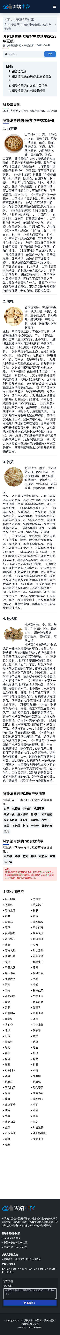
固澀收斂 (10, 979)
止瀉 (7, 1127)
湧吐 (7, 985)
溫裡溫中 (10, 939)
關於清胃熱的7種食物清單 (29, 90)
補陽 (35, 916)
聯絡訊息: (7, 1286)
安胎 (7, 1007)
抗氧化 (37, 1082)
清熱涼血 (38, 905)
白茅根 (12, 129)
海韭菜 (24, 820)
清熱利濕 (38, 1099)
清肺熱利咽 (39, 1133)
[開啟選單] (54, 6)
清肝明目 (10, 1013)
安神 (7, 962)
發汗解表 (10, 899)
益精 (35, 1019)
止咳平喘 (10, 1105)
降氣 (7, 1116)
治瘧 (7, 1110)
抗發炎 (9, 1082)
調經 (35, 1116)
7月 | (36, 1269)
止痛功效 (10, 1122)
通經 (7, 1002)
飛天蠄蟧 (22, 814)
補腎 (7, 1139)
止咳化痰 (38, 939)
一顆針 (35, 826)
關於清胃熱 (19, 71)
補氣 (35, 910)
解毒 (7, 1093)
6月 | (31, 1269)
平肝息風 (10, 967)
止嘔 (35, 1070)
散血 (35, 1047)
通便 (7, 1047)
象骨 (6, 826)
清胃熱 (9, 1042)
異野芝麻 (47, 826)
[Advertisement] (30, 1170)
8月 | (42, 1269)
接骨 (7, 1099)
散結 (35, 979)
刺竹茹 (27, 808)
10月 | (53, 1269)
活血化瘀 (38, 933)
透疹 (35, 1042)
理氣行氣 (10, 956)
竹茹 (10, 462)
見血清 (8, 862)
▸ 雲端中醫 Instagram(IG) (14, 1247)
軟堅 (35, 1036)
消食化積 (38, 956)
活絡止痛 (10, 910)
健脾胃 (37, 1007)
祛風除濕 (10, 933)
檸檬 (33, 856)
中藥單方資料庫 (23, 19)
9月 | (47, 1269)
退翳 (35, 1059)
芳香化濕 (10, 950)
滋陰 (35, 945)
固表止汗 (38, 1139)
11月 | (5, 1272)
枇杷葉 (12, 619)
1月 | (4, 1269)
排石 (35, 1064)
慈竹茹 (16, 808)
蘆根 (10, 301)
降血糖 (37, 1076)
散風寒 (37, 899)
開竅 (35, 967)
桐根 (25, 826)
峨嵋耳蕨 (9, 814)
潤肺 (35, 1105)
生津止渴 (38, 996)
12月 (10, 1272)
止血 (7, 945)
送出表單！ (30, 1303)
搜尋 (50, 54)
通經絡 (9, 1019)
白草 (6, 808)
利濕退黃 (38, 1127)
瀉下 (7, 927)
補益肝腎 (38, 1002)
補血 (7, 916)
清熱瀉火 (38, 922)
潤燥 (35, 985)
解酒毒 (37, 1030)
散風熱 (9, 905)
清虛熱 (9, 922)
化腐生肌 (38, 962)
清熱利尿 (10, 996)
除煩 (7, 1030)
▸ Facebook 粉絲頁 (11, 1238)
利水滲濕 (38, 950)
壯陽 (7, 1036)
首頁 (7, 19)
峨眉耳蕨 (39, 808)
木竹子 (45, 820)
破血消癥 (38, 1093)
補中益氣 (38, 990)
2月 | (10, 1269)
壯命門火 (10, 1070)
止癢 (35, 1110)
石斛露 (16, 826)
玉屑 (6, 831)
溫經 (35, 1122)
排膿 (35, 1053)
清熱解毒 (38, 927)
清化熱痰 (10, 1087)
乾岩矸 (35, 814)
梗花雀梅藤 (10, 820)
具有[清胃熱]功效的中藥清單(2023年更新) (27, 26)
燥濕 (7, 1059)
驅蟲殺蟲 (38, 973)
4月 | (20, 1269)
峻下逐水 (10, 973)
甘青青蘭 (47, 814)
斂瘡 (7, 1144)
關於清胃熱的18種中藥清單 (29, 85)
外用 (7, 990)
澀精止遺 (38, 1013)
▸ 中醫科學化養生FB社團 (14, 1242)
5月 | (26, 1269)
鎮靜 (7, 1053)
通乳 (7, 1064)
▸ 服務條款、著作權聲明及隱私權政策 (21, 1259)
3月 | (15, 1269)
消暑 (7, 1076)
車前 (52, 856)
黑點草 (35, 820)
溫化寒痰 (38, 1087)
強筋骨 (9, 1025)
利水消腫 (10, 1133)
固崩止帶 (38, 1025)
